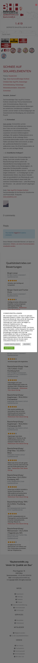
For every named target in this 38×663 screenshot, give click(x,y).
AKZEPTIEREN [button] (9, 348)
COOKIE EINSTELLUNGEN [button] (12, 344)
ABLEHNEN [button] (26, 344)
